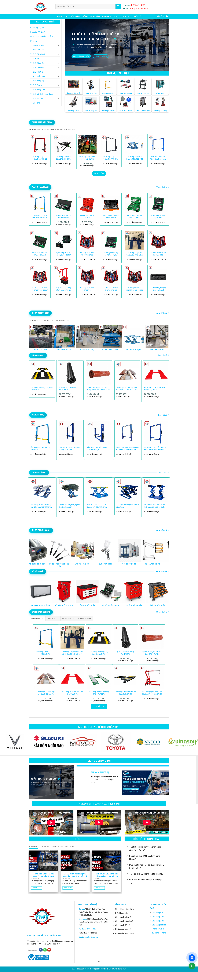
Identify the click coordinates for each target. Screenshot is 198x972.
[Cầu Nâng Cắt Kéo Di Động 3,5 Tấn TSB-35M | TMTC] (134, 144)
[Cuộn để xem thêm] (99, 961)
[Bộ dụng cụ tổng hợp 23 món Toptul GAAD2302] (63, 203)
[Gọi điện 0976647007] (192, 966)
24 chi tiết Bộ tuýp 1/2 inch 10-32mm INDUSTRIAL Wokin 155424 (111, 217)
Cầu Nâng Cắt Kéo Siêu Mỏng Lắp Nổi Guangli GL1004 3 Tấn (41, 506)
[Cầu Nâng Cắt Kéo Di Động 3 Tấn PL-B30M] (63, 144)
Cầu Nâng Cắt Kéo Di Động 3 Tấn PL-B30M (63, 158)
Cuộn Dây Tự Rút (37, 28)
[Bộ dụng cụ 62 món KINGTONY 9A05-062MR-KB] (87, 240)
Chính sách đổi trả (122, 925)
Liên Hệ (137, 16)
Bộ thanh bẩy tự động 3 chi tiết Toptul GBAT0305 (158, 289)
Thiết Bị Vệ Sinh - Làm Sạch (41, 94)
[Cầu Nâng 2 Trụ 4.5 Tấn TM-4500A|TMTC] (39, 203)
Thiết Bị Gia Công (37, 67)
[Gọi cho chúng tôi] (45, 950)
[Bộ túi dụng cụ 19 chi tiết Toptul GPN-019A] (63, 240)
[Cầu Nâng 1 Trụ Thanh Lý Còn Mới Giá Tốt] (87, 144)
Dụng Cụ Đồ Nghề (37, 32)
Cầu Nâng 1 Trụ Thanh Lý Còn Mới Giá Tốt (87, 158)
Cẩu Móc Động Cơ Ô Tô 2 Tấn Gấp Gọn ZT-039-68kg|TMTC (152, 693)
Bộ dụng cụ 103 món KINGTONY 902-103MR (40, 289)
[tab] (34, 130)
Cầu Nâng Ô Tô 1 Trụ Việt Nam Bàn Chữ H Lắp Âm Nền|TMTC (126, 389)
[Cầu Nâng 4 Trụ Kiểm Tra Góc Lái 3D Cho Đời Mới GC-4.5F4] (134, 240)
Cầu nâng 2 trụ (158, 921)
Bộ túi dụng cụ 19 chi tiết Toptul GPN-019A (63, 254)
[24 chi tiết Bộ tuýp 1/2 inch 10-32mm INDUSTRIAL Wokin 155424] (110, 203)
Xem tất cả (161, 313)
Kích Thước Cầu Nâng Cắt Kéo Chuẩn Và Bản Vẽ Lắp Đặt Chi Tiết (106, 876)
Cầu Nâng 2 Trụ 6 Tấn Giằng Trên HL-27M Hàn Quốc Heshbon (156, 448)
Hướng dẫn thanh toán (124, 933)
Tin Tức (126, 16)
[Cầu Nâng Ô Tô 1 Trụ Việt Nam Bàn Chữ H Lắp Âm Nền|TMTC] (46, 677)
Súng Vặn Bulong (37, 45)
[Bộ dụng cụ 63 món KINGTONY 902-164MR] (134, 275)
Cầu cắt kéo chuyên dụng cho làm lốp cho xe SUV (69, 506)
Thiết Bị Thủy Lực (37, 90)
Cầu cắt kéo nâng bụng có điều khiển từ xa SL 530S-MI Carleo (155, 506)
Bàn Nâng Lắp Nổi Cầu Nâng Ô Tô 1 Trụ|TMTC (99, 693)
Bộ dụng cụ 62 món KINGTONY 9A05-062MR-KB (87, 254)
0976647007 (91, 929)
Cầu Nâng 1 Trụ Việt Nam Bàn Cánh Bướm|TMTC (125, 693)
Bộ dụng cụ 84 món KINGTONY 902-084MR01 (87, 289)
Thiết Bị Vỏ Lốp (36, 98)
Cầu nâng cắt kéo (159, 925)
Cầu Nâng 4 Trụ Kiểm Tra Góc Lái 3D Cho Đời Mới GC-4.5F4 (134, 254)
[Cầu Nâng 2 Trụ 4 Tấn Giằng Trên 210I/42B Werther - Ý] (39, 144)
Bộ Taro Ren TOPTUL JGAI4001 (87, 217)
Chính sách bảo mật (123, 917)
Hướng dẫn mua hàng (124, 929)
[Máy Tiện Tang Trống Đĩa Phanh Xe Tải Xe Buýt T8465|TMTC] (63, 275)
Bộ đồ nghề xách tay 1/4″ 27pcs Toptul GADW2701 (111, 254)
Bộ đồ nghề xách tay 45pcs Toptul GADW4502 (158, 217)
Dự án (85, 16)
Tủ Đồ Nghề (35, 103)
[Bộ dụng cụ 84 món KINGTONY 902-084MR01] (87, 275)
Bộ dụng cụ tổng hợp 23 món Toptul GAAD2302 (63, 217)
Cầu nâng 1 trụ (158, 917)
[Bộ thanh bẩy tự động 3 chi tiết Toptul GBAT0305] (158, 275)
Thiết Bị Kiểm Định (37, 76)
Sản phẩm (95, 16)
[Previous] (34, 150)
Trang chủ (62, 16)
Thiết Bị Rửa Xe (36, 85)
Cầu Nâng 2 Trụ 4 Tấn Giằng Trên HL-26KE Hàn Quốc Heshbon (127, 448)
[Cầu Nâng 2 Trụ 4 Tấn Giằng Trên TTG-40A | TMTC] (110, 144)
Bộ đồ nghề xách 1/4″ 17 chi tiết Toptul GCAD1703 (39, 254)
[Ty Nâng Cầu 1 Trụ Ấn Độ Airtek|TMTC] (125, 637)
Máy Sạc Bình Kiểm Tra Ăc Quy (42, 36)
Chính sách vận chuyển (124, 921)
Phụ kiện (33, 41)
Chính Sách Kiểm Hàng (124, 909)
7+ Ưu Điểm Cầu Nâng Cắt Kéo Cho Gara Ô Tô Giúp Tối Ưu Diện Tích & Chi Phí (75, 876)
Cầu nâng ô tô (157, 913)
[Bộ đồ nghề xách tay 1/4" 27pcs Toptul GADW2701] (110, 240)
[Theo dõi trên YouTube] (49, 950)
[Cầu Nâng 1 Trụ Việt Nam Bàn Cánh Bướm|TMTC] (125, 677)
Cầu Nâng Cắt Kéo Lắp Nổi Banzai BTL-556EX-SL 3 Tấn (97, 506)
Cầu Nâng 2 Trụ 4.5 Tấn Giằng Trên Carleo (158, 158)
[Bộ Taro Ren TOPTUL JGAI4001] (87, 203)
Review (117, 16)
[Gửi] (118, 6)
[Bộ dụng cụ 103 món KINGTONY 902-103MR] (39, 275)
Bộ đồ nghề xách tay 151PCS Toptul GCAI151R (134, 217)
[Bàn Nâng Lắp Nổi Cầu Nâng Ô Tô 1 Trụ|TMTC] (99, 677)
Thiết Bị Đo (34, 59)
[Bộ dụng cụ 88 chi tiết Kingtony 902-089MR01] (158, 240)
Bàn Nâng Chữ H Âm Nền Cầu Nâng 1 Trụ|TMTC (154, 389)
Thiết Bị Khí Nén (36, 72)
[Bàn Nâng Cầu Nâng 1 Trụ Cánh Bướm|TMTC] (99, 637)
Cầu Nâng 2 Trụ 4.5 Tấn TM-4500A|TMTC (39, 217)
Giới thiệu (75, 16)
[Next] (164, 150)
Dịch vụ (105, 16)
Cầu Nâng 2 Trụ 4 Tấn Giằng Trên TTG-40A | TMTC (110, 158)
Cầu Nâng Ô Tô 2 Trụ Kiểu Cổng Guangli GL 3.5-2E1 (70, 448)
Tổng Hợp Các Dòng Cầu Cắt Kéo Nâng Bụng (127, 506)
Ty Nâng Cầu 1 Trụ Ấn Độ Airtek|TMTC (67, 389)
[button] (162, 16)
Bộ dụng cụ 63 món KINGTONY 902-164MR (134, 289)
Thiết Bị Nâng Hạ (37, 81)
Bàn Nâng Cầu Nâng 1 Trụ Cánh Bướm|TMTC (41, 389)
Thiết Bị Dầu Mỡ (36, 50)
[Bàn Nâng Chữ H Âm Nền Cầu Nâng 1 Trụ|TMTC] (72, 677)
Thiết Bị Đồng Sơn (37, 63)
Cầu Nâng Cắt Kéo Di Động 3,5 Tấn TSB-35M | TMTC (134, 158)
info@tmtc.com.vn (91, 937)
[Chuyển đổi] (59, 27)
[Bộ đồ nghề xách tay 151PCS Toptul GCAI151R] (134, 203)
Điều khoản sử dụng (123, 913)
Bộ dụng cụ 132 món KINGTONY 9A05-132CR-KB (110, 289)
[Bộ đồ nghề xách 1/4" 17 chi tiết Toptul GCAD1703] (39, 240)
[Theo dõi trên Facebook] (41, 950)
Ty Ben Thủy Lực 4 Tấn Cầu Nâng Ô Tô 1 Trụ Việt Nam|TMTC (98, 389)
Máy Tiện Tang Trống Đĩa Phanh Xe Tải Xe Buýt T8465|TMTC (63, 289)
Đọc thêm (36, 888)
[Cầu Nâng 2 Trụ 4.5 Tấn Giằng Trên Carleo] (158, 144)
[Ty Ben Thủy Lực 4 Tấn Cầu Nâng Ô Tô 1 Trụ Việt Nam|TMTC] (152, 637)
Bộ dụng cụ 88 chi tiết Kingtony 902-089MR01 (158, 254)
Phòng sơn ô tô (158, 929)
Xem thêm (161, 187)
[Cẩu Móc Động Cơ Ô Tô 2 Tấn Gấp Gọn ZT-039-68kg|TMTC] (152, 677)
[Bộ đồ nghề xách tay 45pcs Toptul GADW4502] (158, 203)
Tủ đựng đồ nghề (159, 933)
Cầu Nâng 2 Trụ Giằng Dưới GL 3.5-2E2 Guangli (98, 448)
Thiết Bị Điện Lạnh (37, 54)
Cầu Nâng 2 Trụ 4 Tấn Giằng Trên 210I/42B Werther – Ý (39, 158)
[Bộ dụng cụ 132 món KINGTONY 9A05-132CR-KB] (110, 275)
